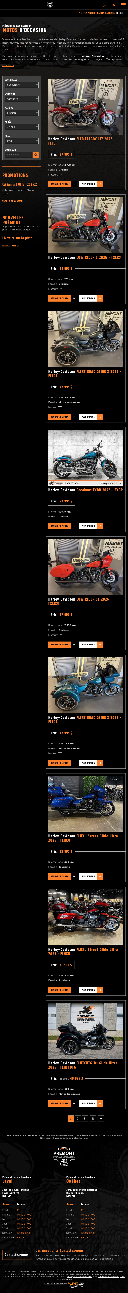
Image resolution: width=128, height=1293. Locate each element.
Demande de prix (59, 184)
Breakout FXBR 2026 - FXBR (85, 490)
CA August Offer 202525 (20, 184)
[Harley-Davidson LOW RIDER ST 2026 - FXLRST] (85, 567)
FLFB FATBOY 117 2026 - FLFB (81, 141)
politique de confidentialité (79, 1277)
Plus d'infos (88, 184)
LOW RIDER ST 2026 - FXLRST (80, 601)
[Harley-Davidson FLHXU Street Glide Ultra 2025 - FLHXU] (85, 804)
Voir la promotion (12, 201)
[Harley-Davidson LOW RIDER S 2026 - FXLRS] (85, 225)
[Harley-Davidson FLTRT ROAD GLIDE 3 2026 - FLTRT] (85, 339)
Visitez (101, 13)
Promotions (15, 175)
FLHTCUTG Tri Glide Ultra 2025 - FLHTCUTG (82, 1065)
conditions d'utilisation (108, 1277)
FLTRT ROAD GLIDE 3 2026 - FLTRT (84, 373)
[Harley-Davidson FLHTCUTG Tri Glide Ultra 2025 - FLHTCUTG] (85, 1031)
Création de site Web (54, 1283)
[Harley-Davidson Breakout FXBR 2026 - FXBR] (85, 458)
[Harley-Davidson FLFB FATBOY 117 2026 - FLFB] (85, 107)
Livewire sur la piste (17, 238)
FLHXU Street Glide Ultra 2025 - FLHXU (83, 838)
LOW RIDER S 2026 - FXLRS (84, 257)
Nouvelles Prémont (13, 220)
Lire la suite (8, 66)
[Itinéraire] (114, 4)
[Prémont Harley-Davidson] (50, 4)
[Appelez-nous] (104, 4)
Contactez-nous (17, 1254)
